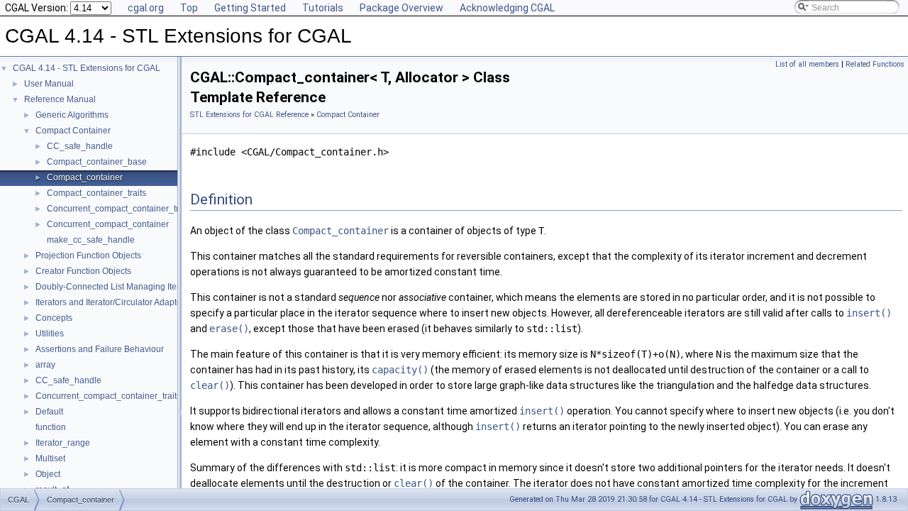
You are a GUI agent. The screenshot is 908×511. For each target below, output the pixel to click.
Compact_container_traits (96, 193)
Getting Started (250, 7)
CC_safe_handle (80, 146)
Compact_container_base (97, 162)
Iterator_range (62, 443)
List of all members (807, 64)
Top (189, 7)
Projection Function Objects (88, 255)
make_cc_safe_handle (91, 240)
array (45, 365)
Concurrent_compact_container (108, 224)
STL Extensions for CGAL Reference (249, 114)
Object (47, 474)
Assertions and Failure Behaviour (99, 349)
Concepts (53, 318)
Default (49, 412)
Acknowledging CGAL (507, 7)
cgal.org (146, 7)
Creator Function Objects (83, 271)
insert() (869, 313)
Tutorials (322, 7)
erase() (229, 328)
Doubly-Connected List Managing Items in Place (128, 287)
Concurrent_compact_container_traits (119, 209)
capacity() (400, 369)
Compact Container (73, 131)
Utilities (49, 334)
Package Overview (401, 7)
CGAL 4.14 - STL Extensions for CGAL (86, 68)
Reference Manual (60, 99)
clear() (210, 385)
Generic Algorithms (72, 115)
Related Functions (875, 64)
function (50, 427)
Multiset (50, 458)
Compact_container (85, 177)
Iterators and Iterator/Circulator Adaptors (112, 302)
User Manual (49, 84)
